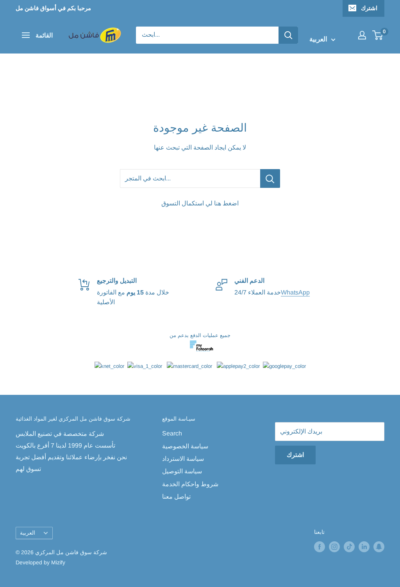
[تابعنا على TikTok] (349, 546)
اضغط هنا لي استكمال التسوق (200, 203)
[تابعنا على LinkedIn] (364, 546)
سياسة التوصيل (182, 471)
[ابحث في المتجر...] (270, 178)
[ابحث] (288, 35)
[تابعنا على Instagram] (334, 546)
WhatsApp (295, 292)
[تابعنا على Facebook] (319, 546)
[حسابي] (362, 35)
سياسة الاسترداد (183, 458)
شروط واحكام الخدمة (190, 484)
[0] (378, 35)
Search (172, 433)
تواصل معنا (176, 496)
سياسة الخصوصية (185, 446)
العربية (27, 533)
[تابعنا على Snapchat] (378, 546)
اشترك (369, 8)
